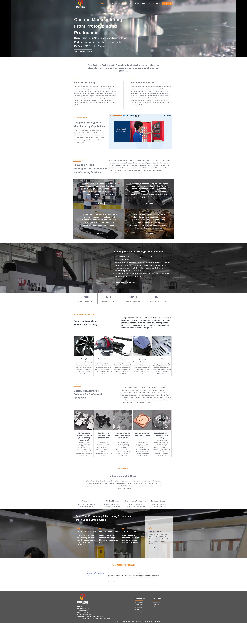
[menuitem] (101, 3)
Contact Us (145, 3)
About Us (128, 3)
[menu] (125, 3)
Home (101, 3)
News (136, 3)
